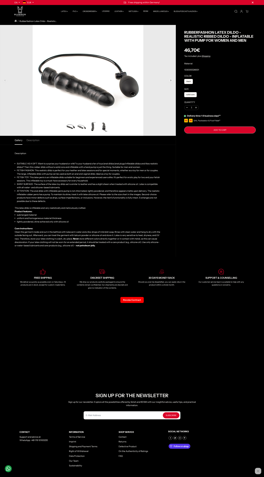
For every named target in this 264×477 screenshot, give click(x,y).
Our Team (74, 461)
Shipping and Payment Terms (83, 446)
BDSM (145, 11)
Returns (122, 441)
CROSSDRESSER (89, 11)
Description (33, 140)
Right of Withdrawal (78, 451)
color (188, 76)
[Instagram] (179, 438)
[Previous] (5, 80)
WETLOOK (133, 11)
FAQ (121, 456)
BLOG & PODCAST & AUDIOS (185, 11)
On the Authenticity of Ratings (133, 451)
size (186, 89)
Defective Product (128, 446)
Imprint (72, 441)
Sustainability (75, 465)
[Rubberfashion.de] (20, 11)
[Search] (235, 11)
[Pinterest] (184, 438)
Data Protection (77, 456)
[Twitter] (175, 438)
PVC (75, 11)
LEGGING (105, 11)
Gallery (18, 140)
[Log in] (241, 11)
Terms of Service (77, 437)
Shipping (206, 56)
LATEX (64, 11)
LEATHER (118, 11)
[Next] (170, 80)
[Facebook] (170, 438)
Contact (122, 437)
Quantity (189, 102)
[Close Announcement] (252, 2)
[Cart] (247, 11)
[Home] (16, 21)
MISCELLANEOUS (160, 11)
